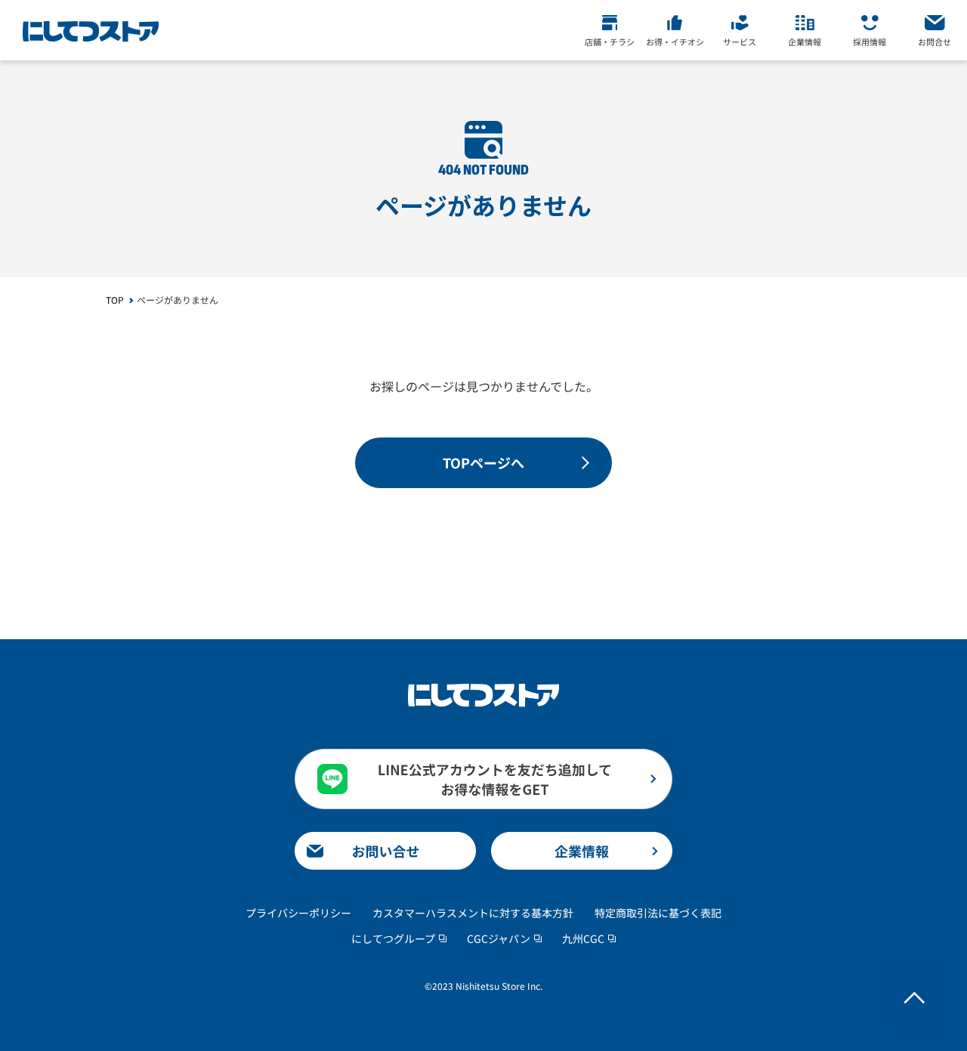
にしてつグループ (393, 938)
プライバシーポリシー (298, 912)
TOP (115, 299)
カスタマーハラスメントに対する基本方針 (472, 912)
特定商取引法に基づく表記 (658, 912)
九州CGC (583, 938)
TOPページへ (483, 462)
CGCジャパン (498, 938)
